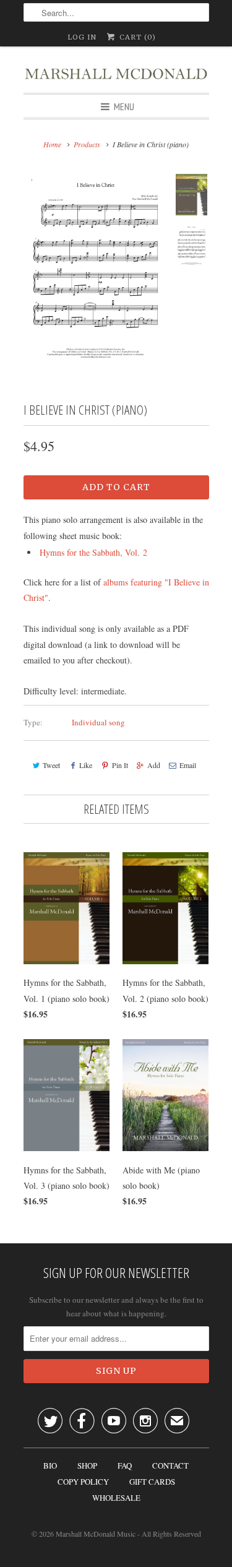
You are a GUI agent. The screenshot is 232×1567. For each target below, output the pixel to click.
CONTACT (170, 1465)
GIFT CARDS (152, 1481)
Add (153, 765)
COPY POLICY (83, 1481)
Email (187, 765)
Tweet (51, 765)
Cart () (136, 37)
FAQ (125, 1465)
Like (85, 765)
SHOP (87, 1465)
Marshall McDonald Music (95, 1534)
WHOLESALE (116, 1497)
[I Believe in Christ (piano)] (96, 267)
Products (87, 144)
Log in (82, 37)
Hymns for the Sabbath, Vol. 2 (93, 552)
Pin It (119, 765)
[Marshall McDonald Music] (116, 70)
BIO (50, 1465)
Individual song (98, 722)
